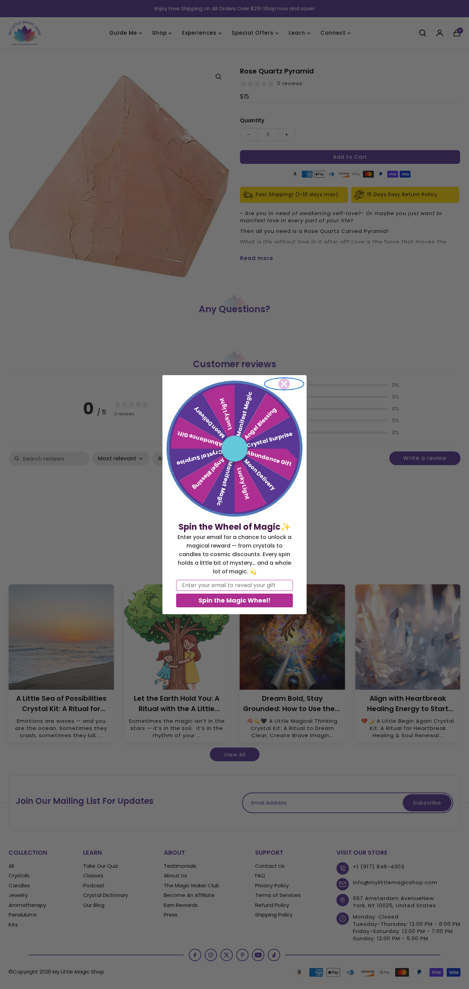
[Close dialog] (284, 384)
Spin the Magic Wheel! (234, 600)
